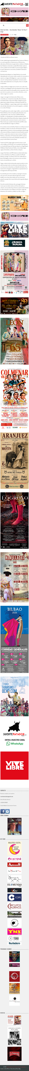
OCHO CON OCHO (4, 34)
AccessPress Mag (16, 1068)
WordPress (7, 1068)
